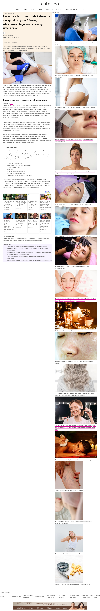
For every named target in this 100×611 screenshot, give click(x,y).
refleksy (2, 596)
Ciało (25, 9)
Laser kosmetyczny (8, 13)
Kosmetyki (48, 9)
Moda (83, 9)
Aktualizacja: (10, 42)
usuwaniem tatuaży (11, 122)
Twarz (17, 9)
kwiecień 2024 (11, 236)
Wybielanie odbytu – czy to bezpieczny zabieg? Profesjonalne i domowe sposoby (29, 260)
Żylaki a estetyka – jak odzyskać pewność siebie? (69, 490)
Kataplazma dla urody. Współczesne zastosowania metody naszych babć (27, 246)
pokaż (11, 103)
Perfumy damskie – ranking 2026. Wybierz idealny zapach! (71, 331)
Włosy (33, 9)
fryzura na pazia (39, 596)
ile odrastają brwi (16, 596)
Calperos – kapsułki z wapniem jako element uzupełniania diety (72, 584)
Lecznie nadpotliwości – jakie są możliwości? (67, 554)
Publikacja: (11, 37)
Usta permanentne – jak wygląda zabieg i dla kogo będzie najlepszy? (74, 236)
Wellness (58, 9)
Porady (41, 9)
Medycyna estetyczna (71, 9)
